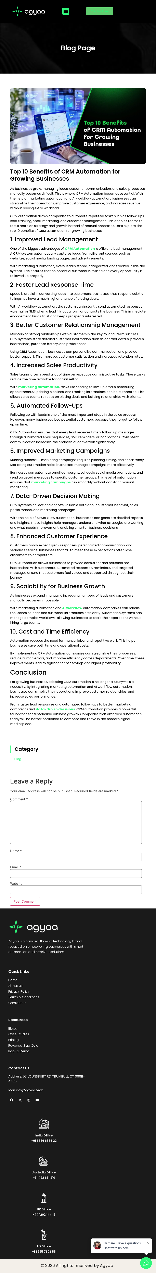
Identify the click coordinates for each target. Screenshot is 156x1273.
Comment (19, 799)
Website (16, 883)
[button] (65, 11)
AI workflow (72, 608)
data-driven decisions (55, 709)
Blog (17, 759)
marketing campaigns (51, 482)
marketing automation (38, 387)
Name (16, 850)
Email (15, 867)
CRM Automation (80, 248)
